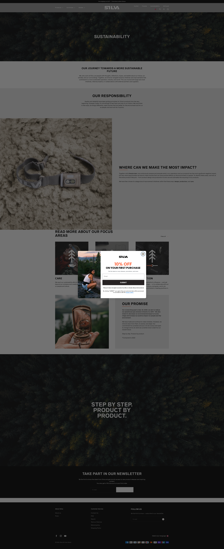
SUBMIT (123, 282)
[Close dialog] (143, 254)
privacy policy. (130, 292)
